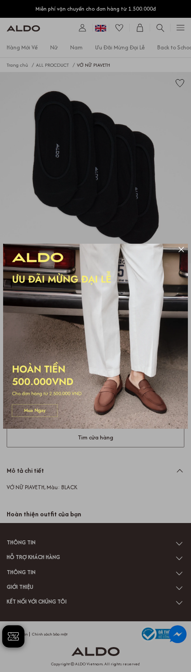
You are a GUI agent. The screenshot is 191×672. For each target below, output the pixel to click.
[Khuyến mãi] (95, 336)
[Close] (181, 250)
